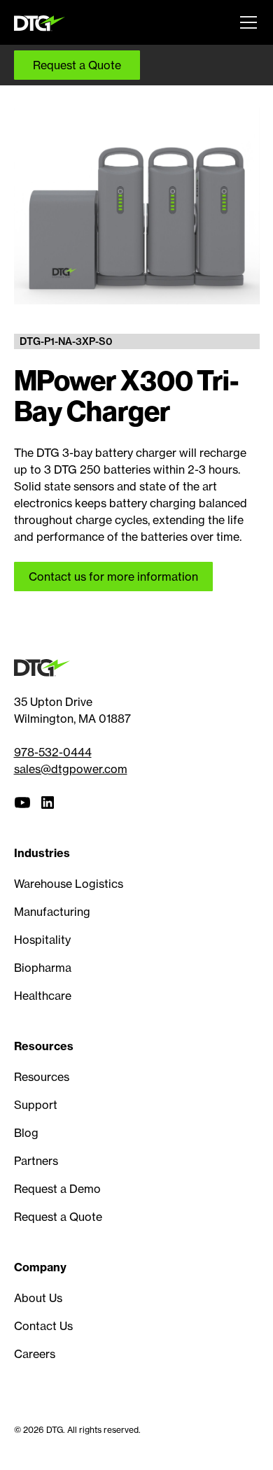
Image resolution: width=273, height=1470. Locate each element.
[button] (246, 22)
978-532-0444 (53, 752)
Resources (41, 1077)
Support (35, 1105)
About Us (38, 1298)
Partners (36, 1161)
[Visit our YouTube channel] (22, 802)
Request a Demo (57, 1189)
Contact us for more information (113, 577)
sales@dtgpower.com (70, 769)
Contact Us (43, 1326)
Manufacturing (52, 912)
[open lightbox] (137, 206)
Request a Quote (77, 65)
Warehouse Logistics (68, 884)
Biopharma (42, 968)
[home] (42, 22)
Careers (34, 1354)
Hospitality (42, 940)
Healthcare (42, 996)
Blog (26, 1133)
